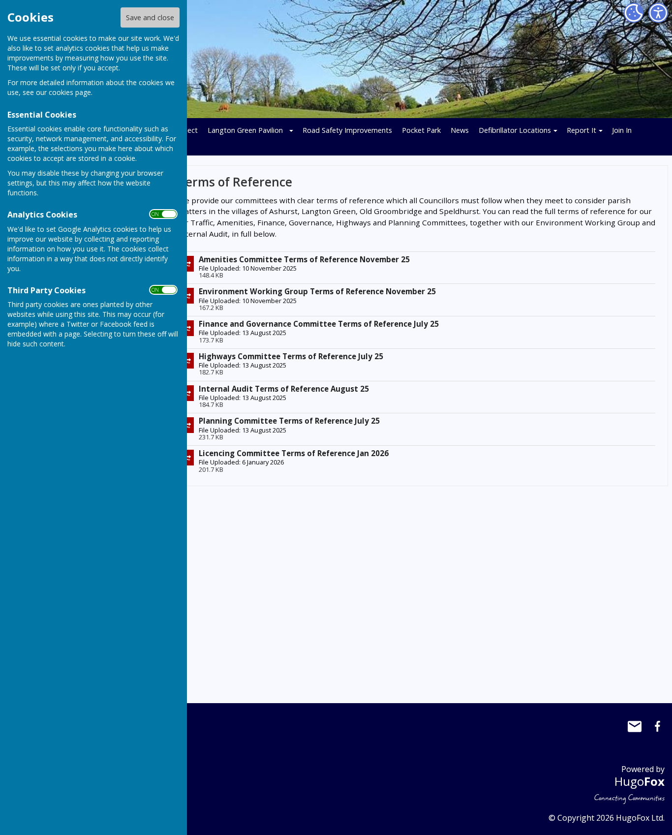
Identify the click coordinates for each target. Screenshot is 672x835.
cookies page (70, 92)
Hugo (639, 781)
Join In (622, 130)
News (460, 130)
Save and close (150, 17)
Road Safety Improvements (347, 130)
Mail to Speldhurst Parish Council (634, 726)
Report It (581, 130)
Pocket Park (421, 130)
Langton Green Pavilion (245, 130)
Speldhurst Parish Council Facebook (657, 726)
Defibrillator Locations (515, 130)
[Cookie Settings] (633, 13)
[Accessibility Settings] (658, 13)
